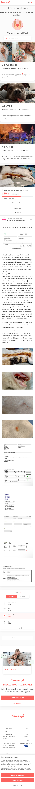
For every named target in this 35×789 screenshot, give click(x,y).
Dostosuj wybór (17, 785)
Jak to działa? (18, 703)
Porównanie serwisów (9, 743)
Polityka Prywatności (9, 736)
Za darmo (26, 736)
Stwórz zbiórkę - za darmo (17, 698)
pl (29, 2)
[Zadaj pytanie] (31, 219)
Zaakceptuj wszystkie (17, 775)
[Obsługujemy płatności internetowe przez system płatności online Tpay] (26, 745)
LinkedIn (20, 720)
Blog (26, 738)
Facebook (3, 720)
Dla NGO (26, 741)
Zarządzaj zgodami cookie (9, 747)
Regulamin (9, 734)
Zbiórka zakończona (17, 203)
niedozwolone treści (21, 642)
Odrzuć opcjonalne (17, 780)
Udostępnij (17, 208)
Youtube (31, 720)
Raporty (26, 734)
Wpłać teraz (11, 617)
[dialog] (17, 772)
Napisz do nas (30, 642)
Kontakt (9, 741)
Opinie (26, 732)
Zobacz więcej (17, 628)
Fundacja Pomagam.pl (26, 743)
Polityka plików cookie (9, 745)
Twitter (9, 720)
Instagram (14, 720)
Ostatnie (11, 596)
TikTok (26, 720)
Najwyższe (23, 596)
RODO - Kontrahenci (9, 738)
